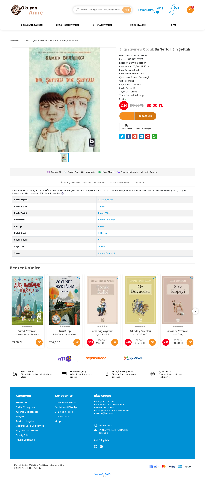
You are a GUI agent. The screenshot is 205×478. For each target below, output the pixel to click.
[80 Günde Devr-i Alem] (64, 300)
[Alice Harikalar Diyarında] (27, 300)
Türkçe (101, 246)
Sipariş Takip (22, 435)
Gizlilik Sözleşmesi (25, 407)
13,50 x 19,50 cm (105, 199)
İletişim (20, 416)
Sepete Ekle (145, 116)
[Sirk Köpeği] (177, 300)
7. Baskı (101, 206)
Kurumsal (23, 396)
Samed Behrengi (106, 219)
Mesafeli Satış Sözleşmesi (30, 425)
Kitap (58, 421)
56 (99, 239)
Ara (127, 10)
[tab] (70, 182)
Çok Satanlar (62, 416)
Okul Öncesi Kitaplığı (66, 407)
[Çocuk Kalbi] (102, 300)
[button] (190, 9)
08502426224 (115, 418)
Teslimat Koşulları (25, 421)
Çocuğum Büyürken (65, 402)
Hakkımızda (22, 402)
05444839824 (105, 425)
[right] (195, 311)
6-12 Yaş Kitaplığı (64, 411)
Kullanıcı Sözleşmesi (27, 411)
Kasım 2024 (104, 213)
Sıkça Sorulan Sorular (27, 430)
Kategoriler (64, 396)
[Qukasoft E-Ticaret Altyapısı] (102, 474)
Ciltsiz (101, 226)
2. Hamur (102, 233)
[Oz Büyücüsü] (140, 300)
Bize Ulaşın (102, 396)
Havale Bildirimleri (25, 439)
